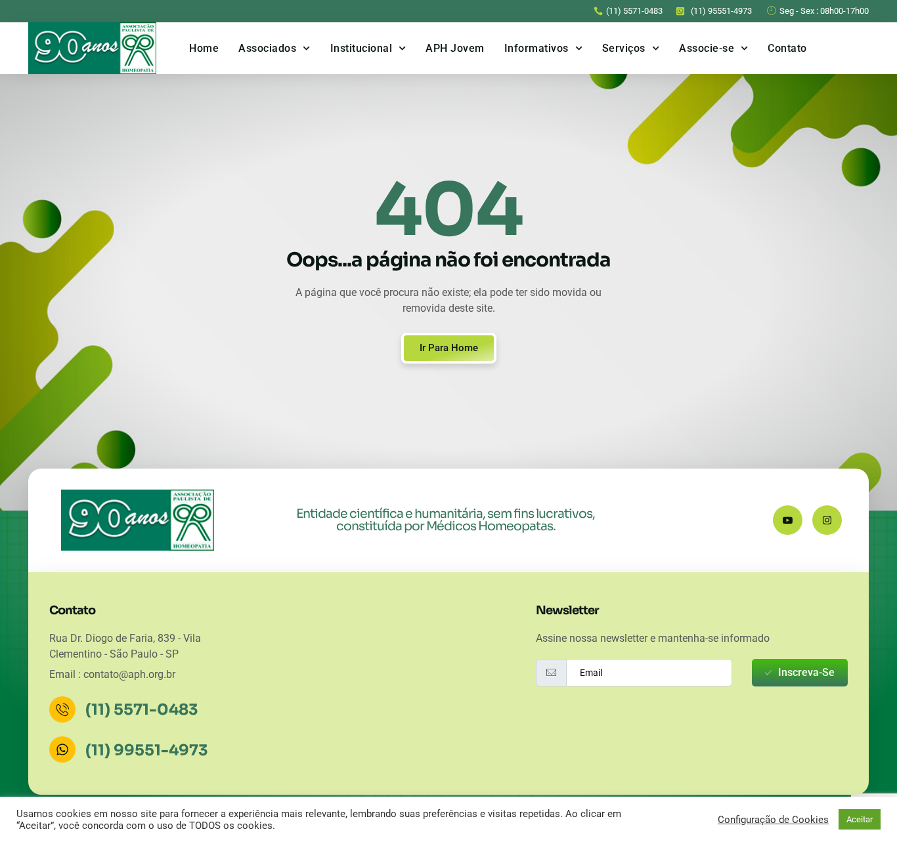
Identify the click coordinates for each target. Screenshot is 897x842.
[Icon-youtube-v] (787, 520)
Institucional (361, 48)
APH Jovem (455, 48)
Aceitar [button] (859, 819)
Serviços (623, 48)
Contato (787, 48)
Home (204, 48)
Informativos (536, 48)
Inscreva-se (806, 672)
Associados (267, 48)
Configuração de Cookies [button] (773, 820)
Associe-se (706, 48)
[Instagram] (827, 520)
